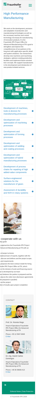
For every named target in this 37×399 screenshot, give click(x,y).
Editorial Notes (15, 391)
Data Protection (27, 391)
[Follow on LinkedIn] (5, 384)
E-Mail (8, 336)
